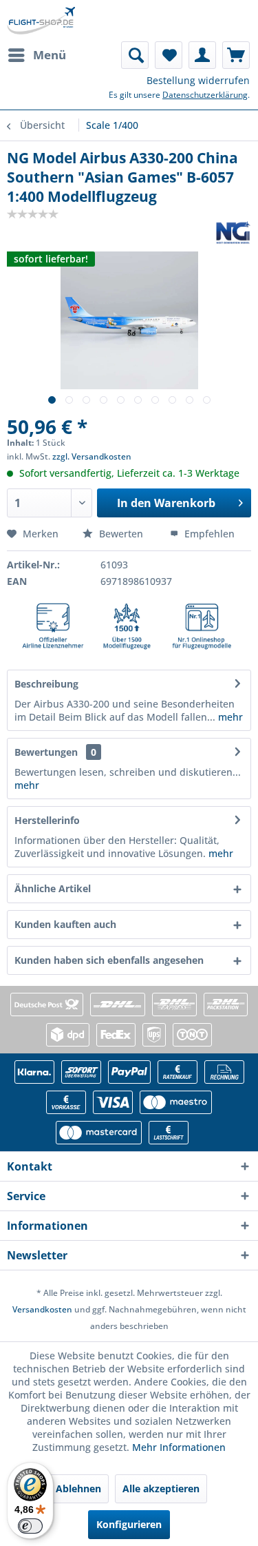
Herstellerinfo (47, 820)
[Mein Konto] (202, 55)
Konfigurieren (129, 1524)
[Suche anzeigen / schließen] (135, 55)
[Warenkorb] (236, 55)
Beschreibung (46, 683)
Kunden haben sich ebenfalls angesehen (109, 960)
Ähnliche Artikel (52, 888)
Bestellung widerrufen (198, 80)
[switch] (30, 1526)
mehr (229, 716)
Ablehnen (78, 1488)
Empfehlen (208, 533)
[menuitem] (36, 55)
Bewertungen (46, 752)
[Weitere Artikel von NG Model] (233, 232)
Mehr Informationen (179, 1447)
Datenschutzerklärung (205, 95)
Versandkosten (42, 1309)
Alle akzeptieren (161, 1488)
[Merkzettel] (168, 55)
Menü (49, 55)
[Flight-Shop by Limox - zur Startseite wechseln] (41, 20)
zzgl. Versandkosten (91, 456)
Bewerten (121, 533)
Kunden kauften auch (65, 924)
